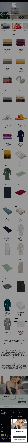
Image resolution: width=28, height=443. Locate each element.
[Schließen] (25, 420)
